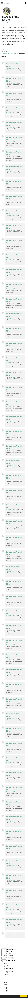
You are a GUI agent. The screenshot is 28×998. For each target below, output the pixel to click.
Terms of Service (7, 975)
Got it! (23, 996)
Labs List (6, 963)
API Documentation (8, 968)
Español (5, 984)
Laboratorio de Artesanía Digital (9, 53)
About (5, 966)
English (5, 982)
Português (6, 990)
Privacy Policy (7, 974)
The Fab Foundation (8, 971)
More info (10, 996)
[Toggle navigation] (25, 3)
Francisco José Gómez (12, 68)
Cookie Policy (7, 972)
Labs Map (6, 965)
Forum (5, 969)
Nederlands (6, 988)
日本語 (5, 991)
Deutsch (5, 981)
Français (5, 985)
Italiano (5, 987)
